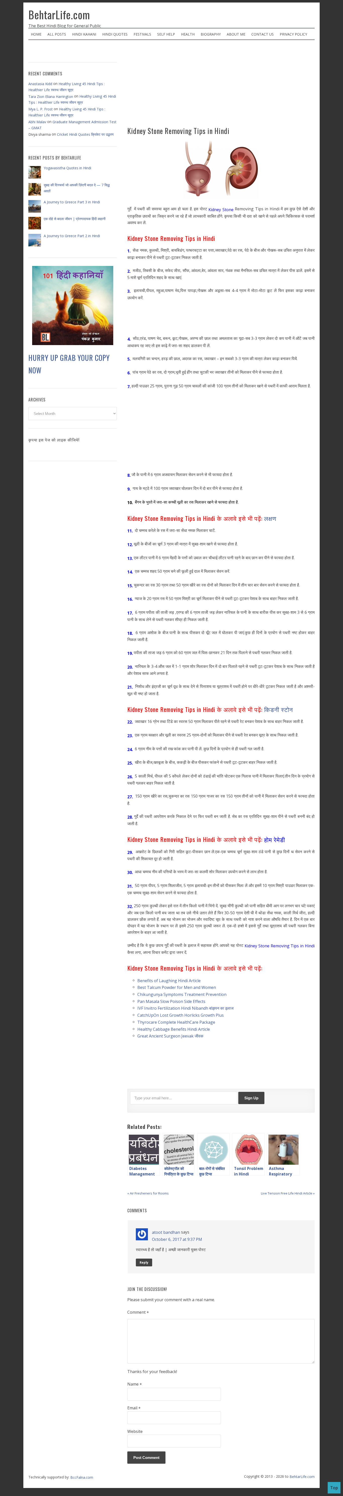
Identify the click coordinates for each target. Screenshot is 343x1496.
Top (334, 1487)
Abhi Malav (37, 121)
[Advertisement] (221, 85)
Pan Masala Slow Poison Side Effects (171, 1001)
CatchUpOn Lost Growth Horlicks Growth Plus (180, 1015)
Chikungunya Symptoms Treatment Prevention (181, 994)
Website (135, 1431)
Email (134, 1408)
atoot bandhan (166, 1232)
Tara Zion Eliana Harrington (50, 96)
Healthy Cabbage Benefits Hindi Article (173, 1029)
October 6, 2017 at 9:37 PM (177, 1239)
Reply (144, 1262)
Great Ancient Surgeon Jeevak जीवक (170, 1036)
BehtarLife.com (59, 14)
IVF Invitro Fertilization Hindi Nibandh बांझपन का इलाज (185, 1008)
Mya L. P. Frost (40, 109)
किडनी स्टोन (279, 709)
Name (134, 1384)
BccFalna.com (81, 1477)
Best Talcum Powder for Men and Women (176, 987)
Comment (138, 1312)
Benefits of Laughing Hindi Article (169, 980)
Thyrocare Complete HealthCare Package (176, 1022)
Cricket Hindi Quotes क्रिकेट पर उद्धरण (85, 134)
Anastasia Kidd (40, 83)
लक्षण (271, 518)
